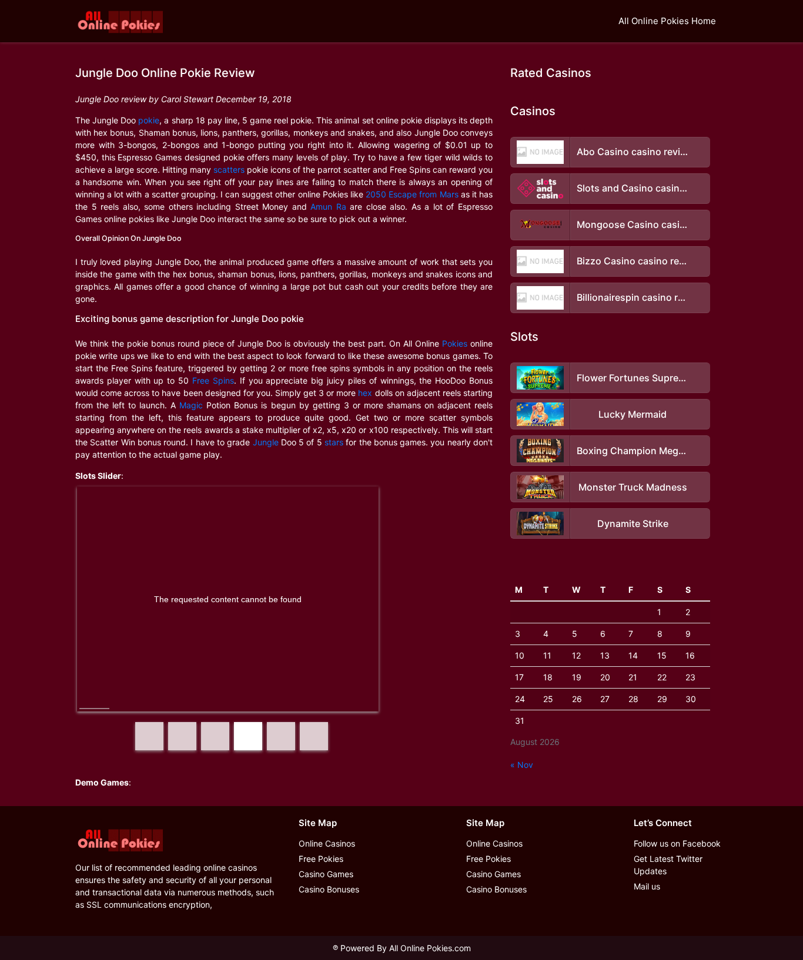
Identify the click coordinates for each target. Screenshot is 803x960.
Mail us (647, 886)
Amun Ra (328, 207)
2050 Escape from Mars (412, 194)
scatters (229, 169)
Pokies (454, 343)
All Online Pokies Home (667, 20)
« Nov (521, 765)
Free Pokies (321, 859)
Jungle (266, 442)
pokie (148, 120)
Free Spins (213, 380)
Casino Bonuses (329, 889)
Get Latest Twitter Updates (668, 865)
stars (333, 442)
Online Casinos (327, 843)
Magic (191, 405)
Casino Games (326, 874)
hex (365, 393)
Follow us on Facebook (677, 843)
